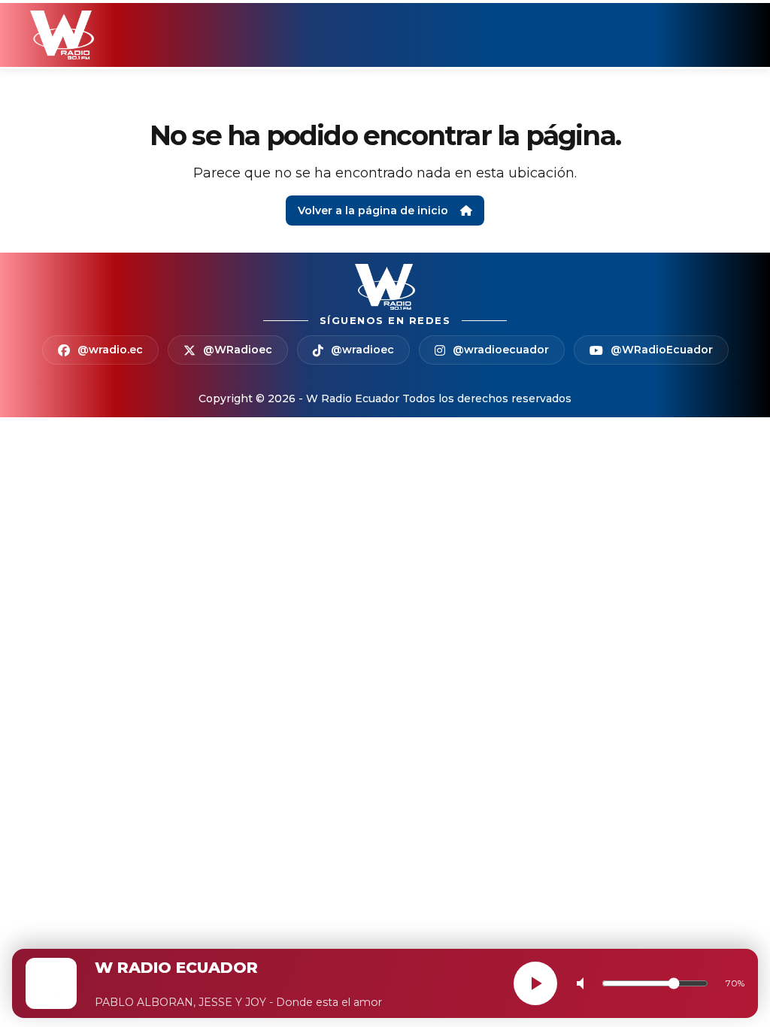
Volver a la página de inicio (373, 210)
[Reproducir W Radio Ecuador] (535, 983)
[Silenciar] (583, 983)
